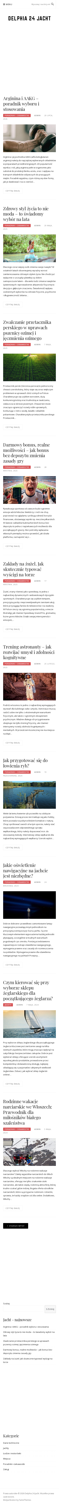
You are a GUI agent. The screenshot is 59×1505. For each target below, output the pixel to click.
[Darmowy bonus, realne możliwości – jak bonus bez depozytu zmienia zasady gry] (29, 489)
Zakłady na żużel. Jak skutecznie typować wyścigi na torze (23, 569)
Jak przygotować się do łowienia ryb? (25, 763)
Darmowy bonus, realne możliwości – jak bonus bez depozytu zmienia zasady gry (26, 453)
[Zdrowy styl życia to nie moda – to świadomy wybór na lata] (29, 248)
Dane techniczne (11, 1442)
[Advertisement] (29, 66)
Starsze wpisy (17, 1226)
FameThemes (25, 1500)
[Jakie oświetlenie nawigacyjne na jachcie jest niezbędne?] (29, 904)
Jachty (8, 1005)
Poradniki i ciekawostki (17, 115)
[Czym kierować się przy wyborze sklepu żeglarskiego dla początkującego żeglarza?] (29, 1023)
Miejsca (6, 1458)
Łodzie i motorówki (12, 1453)
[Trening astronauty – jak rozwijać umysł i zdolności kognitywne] (29, 686)
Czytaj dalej (13, 191)
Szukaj (6, 1303)
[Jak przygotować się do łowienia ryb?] (29, 794)
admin (37, 115)
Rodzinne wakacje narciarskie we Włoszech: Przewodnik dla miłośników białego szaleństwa (27, 1112)
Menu (9, 4)
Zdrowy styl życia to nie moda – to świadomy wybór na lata (26, 213)
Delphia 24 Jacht (29, 18)
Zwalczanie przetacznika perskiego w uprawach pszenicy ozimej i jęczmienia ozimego (27, 330)
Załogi (6, 1469)
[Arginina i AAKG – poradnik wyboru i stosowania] (29, 138)
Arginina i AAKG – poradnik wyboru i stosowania (21, 103)
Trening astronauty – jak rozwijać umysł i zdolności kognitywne (28, 652)
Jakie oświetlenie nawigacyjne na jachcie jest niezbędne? (25, 870)
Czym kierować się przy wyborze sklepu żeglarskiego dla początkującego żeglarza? (28, 990)
